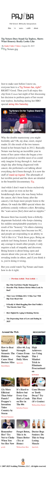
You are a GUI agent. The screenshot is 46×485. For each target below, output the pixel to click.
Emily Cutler (9, 46)
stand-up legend (17, 174)
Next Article (30, 278)
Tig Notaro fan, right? (30, 87)
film (9, 28)
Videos (18, 46)
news (21, 28)
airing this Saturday (18, 104)
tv (15, 28)
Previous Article (17, 278)
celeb (28, 28)
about (36, 28)
